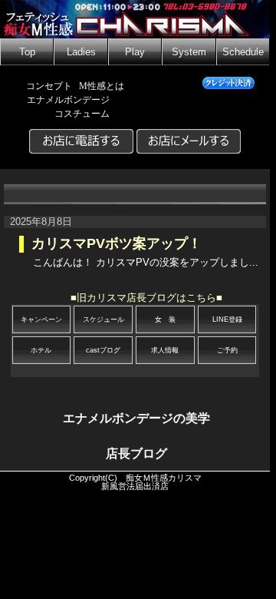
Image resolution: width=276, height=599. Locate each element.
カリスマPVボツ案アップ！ (116, 243)
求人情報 (165, 350)
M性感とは (101, 86)
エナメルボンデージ (68, 99)
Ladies (81, 52)
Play (135, 52)
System (189, 52)
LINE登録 (227, 319)
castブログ (103, 350)
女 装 (165, 319)
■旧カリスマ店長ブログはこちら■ (146, 297)
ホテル (41, 350)
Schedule (243, 52)
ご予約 (227, 350)
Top (27, 52)
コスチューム (82, 113)
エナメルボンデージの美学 (136, 418)
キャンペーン (41, 319)
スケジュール (103, 319)
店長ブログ (136, 453)
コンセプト (49, 86)
